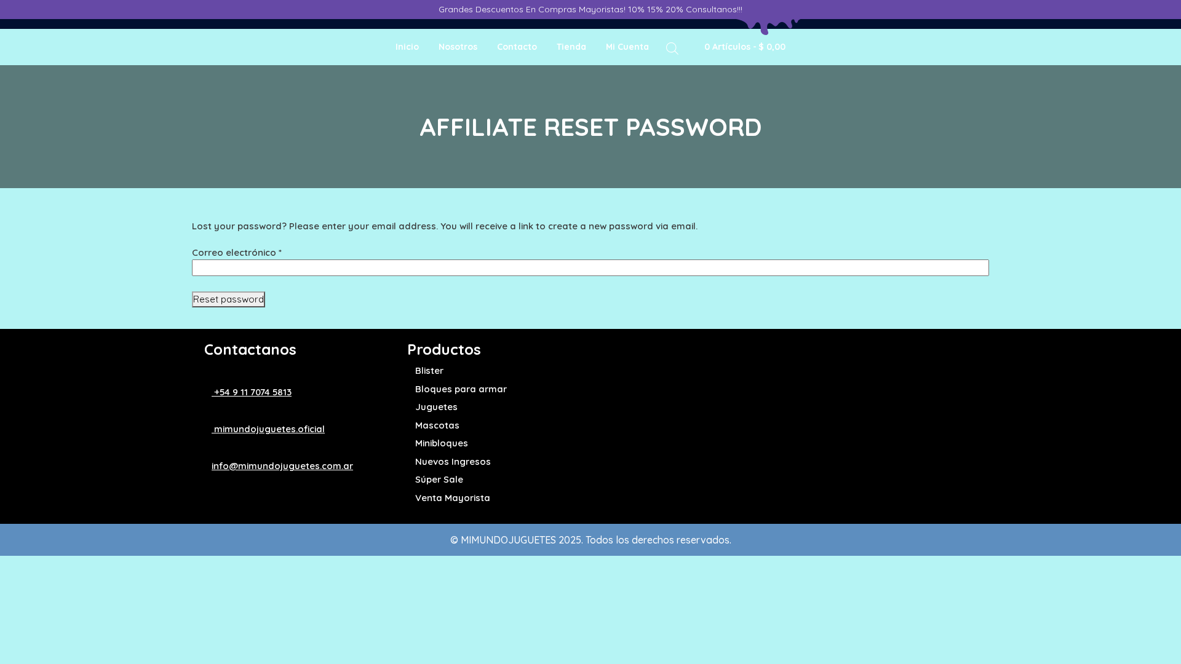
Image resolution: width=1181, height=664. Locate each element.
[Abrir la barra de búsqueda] (672, 47)
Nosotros (458, 46)
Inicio (407, 46)
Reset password (228, 299)
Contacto (517, 46)
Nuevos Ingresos (453, 461)
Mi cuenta (627, 46)
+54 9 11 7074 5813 (252, 392)
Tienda (571, 46)
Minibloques (441, 443)
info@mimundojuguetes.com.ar (282, 466)
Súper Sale (439, 479)
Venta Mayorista (452, 498)
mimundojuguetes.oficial (268, 429)
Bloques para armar (461, 389)
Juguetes (436, 407)
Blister (429, 370)
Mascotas (437, 425)
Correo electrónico (237, 252)
